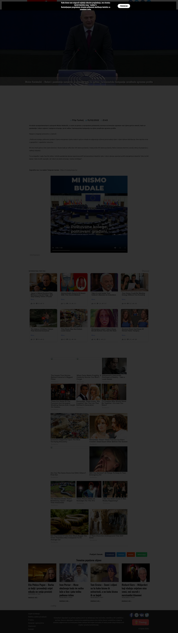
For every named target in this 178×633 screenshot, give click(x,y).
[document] (89, 316)
